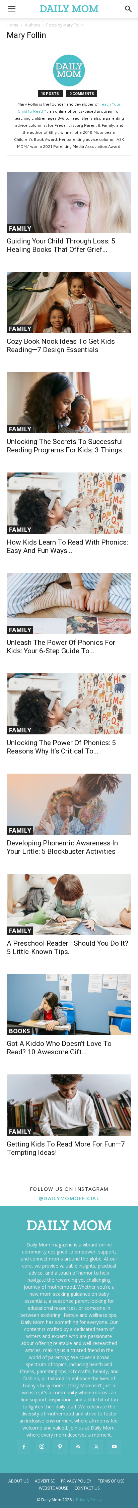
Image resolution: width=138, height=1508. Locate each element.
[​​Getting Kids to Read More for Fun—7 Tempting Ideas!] (69, 1104)
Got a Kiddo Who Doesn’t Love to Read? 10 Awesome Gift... (59, 1048)
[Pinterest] (60, 1447)
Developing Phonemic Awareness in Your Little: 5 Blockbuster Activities (62, 847)
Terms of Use (111, 1481)
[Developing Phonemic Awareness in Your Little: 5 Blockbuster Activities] (69, 804)
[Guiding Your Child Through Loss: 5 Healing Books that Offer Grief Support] (69, 202)
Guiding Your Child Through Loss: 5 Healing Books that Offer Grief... (61, 245)
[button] (128, 9)
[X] (96, 1447)
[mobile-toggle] (11, 9)
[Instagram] (42, 1446)
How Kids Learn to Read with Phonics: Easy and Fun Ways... (67, 546)
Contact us (86, 1488)
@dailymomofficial (69, 1198)
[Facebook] (23, 1447)
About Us (18, 1481)
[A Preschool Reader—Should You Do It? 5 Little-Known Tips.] (69, 904)
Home (12, 25)
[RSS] (78, 1447)
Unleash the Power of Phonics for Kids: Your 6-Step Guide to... (61, 646)
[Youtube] (114, 1447)
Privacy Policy (76, 1481)
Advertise (45, 1481)
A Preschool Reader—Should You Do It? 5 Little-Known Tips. (67, 947)
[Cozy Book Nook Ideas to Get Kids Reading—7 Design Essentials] (69, 302)
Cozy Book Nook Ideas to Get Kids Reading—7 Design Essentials (61, 345)
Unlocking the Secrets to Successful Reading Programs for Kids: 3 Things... (67, 446)
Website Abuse (53, 1488)
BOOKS (19, 1031)
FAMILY (20, 228)
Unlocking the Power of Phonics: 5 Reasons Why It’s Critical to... (61, 747)
